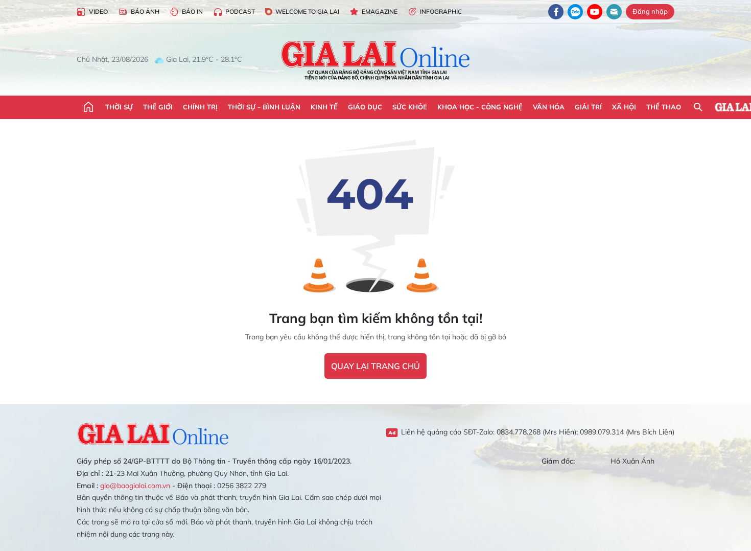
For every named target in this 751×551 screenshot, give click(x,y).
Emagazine (379, 11)
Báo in (192, 11)
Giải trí (588, 107)
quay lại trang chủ (375, 366)
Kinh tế (324, 107)
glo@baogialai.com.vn (135, 485)
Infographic (441, 11)
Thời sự (119, 107)
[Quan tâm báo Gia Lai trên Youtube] (594, 11)
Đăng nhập (650, 11)
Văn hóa (549, 107)
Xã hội (624, 107)
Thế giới (158, 107)
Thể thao (663, 107)
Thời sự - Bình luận (264, 107)
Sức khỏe (409, 107)
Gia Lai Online (153, 432)
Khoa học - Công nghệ (480, 107)
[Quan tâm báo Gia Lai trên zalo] (575, 11)
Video (98, 11)
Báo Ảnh (145, 11)
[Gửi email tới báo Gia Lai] (614, 11)
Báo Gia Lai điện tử (376, 59)
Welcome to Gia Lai (307, 11)
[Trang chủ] (88, 107)
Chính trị (200, 107)
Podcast (240, 11)
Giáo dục (365, 107)
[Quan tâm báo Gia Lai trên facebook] (556, 11)
